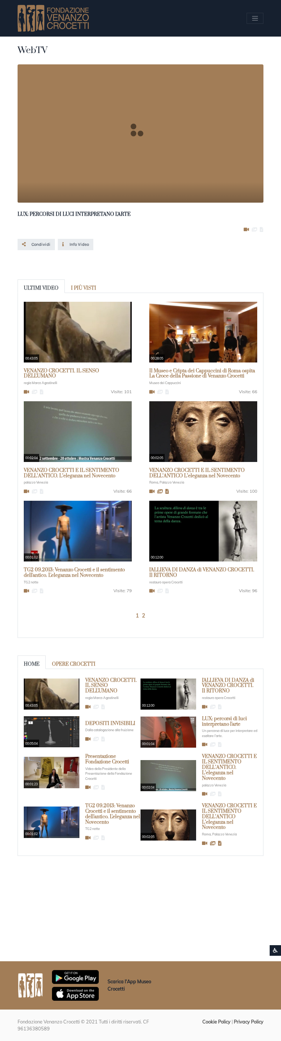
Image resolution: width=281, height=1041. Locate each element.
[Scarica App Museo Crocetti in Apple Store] (75, 993)
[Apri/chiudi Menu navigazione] (255, 18)
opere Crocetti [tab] (73, 664)
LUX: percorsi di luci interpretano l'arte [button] (224, 721)
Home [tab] (32, 664)
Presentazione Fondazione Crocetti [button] (107, 759)
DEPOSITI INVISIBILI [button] (110, 723)
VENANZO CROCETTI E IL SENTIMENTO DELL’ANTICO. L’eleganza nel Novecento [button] (71, 473)
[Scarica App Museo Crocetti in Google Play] (75, 976)
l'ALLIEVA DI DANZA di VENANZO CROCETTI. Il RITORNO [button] (201, 572)
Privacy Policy (248, 1022)
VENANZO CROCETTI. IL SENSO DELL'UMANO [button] (61, 373)
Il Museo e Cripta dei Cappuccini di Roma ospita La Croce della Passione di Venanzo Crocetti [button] (202, 373)
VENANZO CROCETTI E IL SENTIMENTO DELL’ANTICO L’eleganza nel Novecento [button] (197, 473)
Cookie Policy (216, 1022)
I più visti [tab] (83, 288)
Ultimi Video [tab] (41, 288)
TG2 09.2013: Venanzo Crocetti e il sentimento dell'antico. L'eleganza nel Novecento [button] (74, 572)
